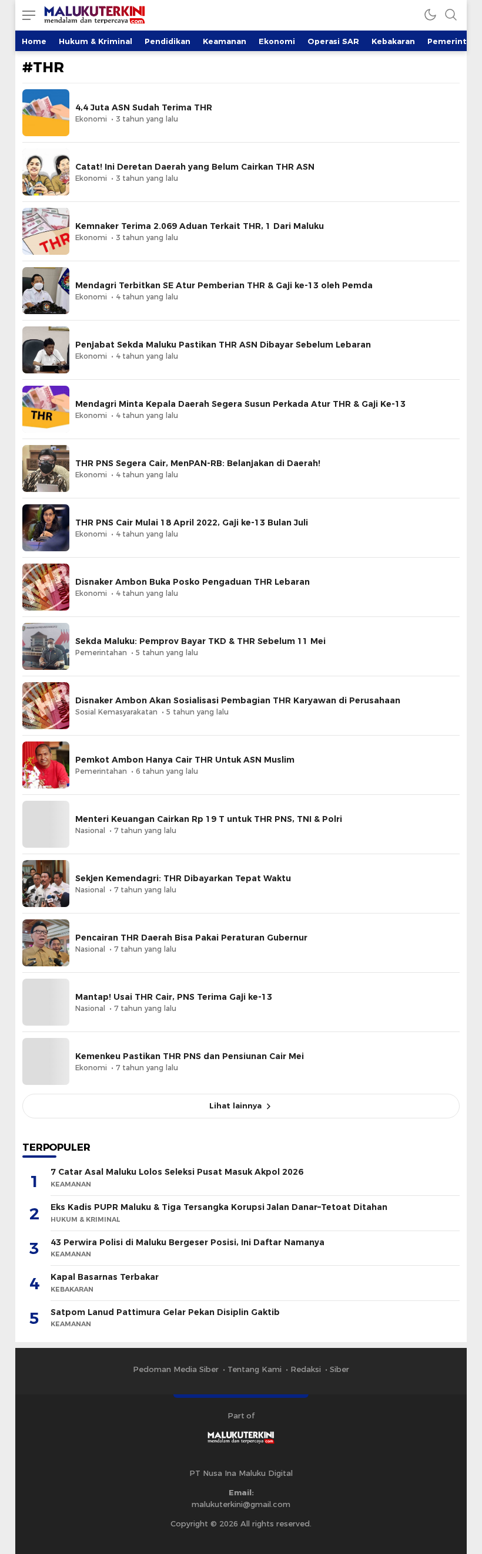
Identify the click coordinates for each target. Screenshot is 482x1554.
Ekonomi (277, 41)
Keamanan (224, 41)
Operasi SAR (333, 41)
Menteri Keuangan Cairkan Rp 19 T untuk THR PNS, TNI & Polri (208, 819)
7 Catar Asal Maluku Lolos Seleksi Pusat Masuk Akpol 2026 (177, 1172)
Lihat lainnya (235, 1105)
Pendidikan (167, 41)
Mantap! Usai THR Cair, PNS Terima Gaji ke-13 (173, 997)
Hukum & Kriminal (95, 41)
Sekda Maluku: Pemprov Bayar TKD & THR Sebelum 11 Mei (200, 641)
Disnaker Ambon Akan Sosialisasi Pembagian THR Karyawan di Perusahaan (237, 700)
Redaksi (305, 1369)
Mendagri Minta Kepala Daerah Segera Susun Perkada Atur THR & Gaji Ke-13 (240, 404)
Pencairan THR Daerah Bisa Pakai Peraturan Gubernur (191, 937)
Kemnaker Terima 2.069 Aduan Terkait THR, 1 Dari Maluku (199, 226)
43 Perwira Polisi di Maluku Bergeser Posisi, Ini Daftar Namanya (187, 1242)
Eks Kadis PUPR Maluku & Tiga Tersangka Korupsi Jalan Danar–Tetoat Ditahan (219, 1207)
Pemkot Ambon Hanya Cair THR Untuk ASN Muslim (184, 759)
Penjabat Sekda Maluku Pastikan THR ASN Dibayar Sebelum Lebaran (223, 344)
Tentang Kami (254, 1369)
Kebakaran (393, 41)
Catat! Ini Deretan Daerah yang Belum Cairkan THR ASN (194, 166)
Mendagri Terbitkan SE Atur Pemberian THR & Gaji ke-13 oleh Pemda (224, 285)
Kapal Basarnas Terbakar (105, 1277)
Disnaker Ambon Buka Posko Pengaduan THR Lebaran (192, 581)
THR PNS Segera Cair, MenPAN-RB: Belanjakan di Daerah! (197, 463)
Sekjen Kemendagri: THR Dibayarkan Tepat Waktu (183, 878)
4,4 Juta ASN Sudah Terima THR (143, 107)
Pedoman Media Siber (176, 1369)
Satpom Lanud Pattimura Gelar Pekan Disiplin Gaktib (165, 1312)
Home (34, 41)
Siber (339, 1369)
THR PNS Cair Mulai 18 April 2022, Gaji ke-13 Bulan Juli (191, 522)
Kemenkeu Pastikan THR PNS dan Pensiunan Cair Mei (189, 1056)
